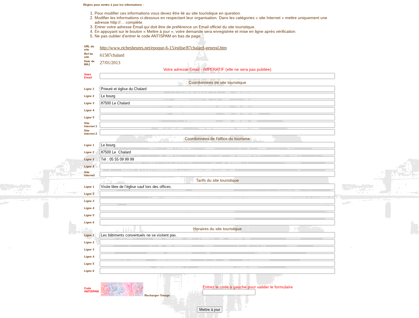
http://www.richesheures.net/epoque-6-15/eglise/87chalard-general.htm (163, 47)
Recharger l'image (157, 295)
